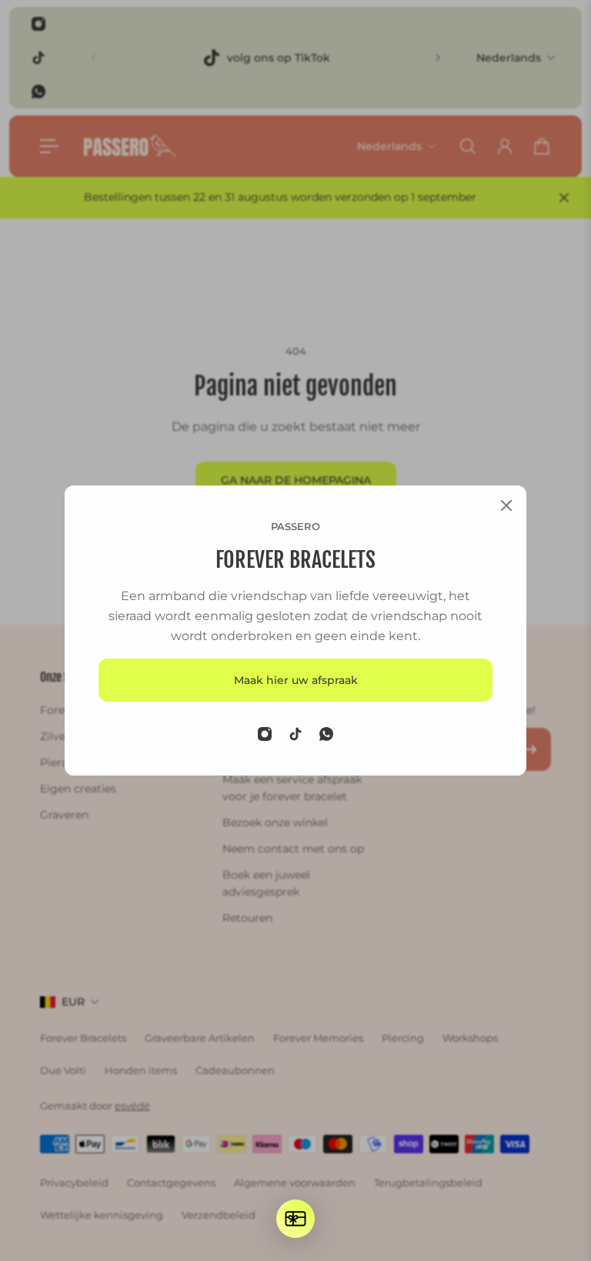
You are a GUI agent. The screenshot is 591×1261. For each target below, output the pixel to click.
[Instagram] (264, 734)
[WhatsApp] (326, 734)
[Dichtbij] (506, 505)
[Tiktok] (295, 734)
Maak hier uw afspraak (296, 680)
